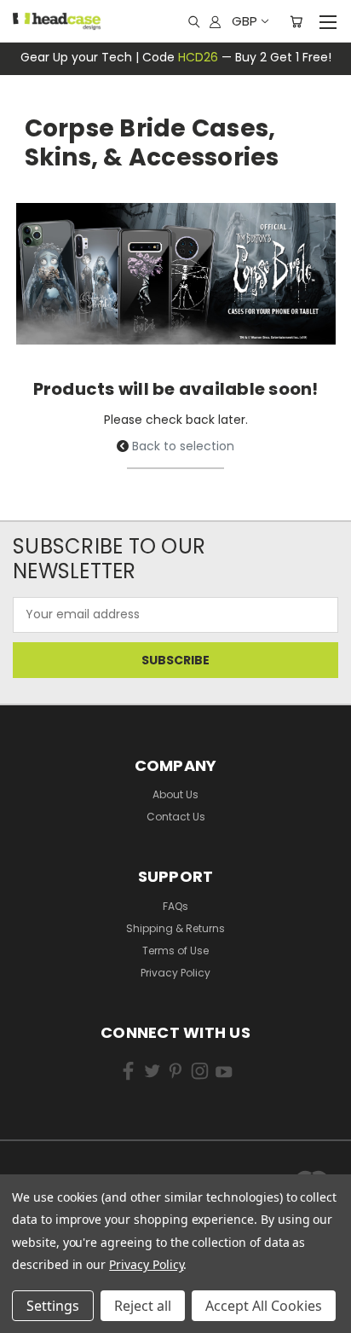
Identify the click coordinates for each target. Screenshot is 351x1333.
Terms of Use (175, 950)
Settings (52, 1305)
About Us (175, 794)
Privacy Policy (175, 972)
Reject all (142, 1305)
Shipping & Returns (175, 928)
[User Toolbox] (215, 21)
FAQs (175, 906)
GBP (244, 21)
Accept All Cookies (263, 1305)
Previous (38, 1291)
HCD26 (198, 57)
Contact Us (176, 816)
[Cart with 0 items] (296, 21)
